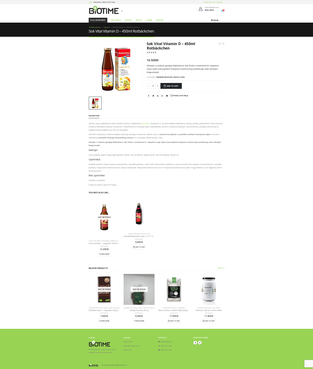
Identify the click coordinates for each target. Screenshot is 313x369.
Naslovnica (116, 20)
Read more (105, 254)
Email (167, 96)
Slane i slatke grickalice (111, 308)
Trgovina (106, 27)
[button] (219, 268)
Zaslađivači (181, 308)
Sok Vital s (145, 123)
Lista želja (219, 2)
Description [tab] (94, 116)
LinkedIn (158, 96)
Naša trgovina (209, 2)
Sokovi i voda (179, 77)
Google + (162, 96)
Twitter (153, 96)
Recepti (139, 20)
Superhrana (105, 241)
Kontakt (159, 20)
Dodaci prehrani (94, 241)
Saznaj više (108, 352)
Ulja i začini (216, 308)
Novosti (128, 20)
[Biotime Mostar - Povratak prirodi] (104, 10)
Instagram (200, 343)
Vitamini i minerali (116, 241)
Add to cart (172, 86)
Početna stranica (95, 27)
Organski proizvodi (164, 77)
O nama (149, 20)
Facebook (149, 96)
